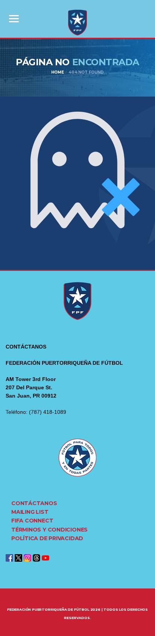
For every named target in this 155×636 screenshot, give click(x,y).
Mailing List (29, 511)
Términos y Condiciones (49, 529)
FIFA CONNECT (32, 520)
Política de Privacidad (47, 538)
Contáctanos (34, 503)
